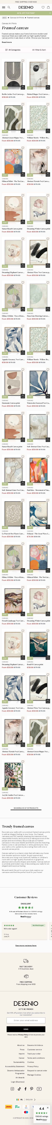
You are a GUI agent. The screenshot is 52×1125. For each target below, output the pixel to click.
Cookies (30, 1062)
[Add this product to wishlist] (23, 61)
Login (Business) (18, 1082)
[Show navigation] (3, 7)
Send (26, 1029)
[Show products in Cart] (48, 7)
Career (22, 1058)
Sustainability (19, 1062)
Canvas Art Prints (17, 18)
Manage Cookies (34, 1075)
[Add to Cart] (23, 87)
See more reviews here (26, 945)
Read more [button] (7, 42)
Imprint (22, 1054)
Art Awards (20, 1078)
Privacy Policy (23, 1035)
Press (22, 1050)
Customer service (34, 1050)
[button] (41, 1114)
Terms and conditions (36, 1058)
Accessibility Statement (15, 1066)
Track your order (34, 1054)
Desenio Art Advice (35, 1045)
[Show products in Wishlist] (43, 7)
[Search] (9, 7)
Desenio (33, 1118)
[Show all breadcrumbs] (4, 18)
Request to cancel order (37, 1071)
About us (21, 1045)
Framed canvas (33, 18)
